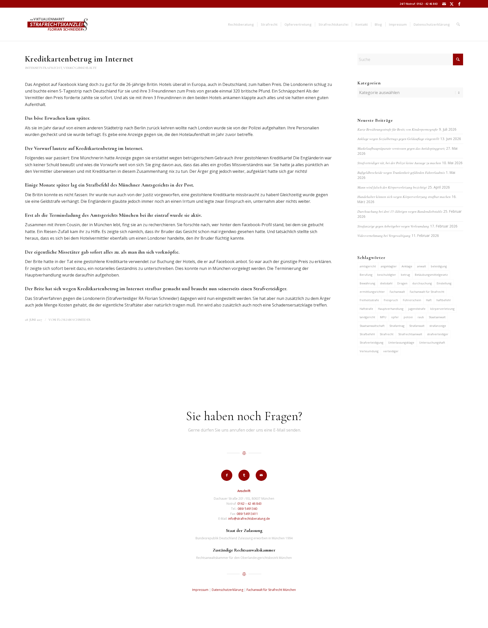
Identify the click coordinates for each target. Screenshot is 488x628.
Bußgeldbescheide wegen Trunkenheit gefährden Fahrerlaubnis (401, 172)
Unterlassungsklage (401, 342)
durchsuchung (422, 283)
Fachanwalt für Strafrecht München (271, 590)
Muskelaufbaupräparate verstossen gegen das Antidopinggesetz (401, 148)
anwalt (421, 266)
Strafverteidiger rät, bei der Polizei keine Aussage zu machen (399, 162)
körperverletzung (442, 309)
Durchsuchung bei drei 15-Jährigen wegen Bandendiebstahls (399, 211)
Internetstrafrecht (43, 68)
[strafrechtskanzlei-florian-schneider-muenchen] (57, 24)
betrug (405, 275)
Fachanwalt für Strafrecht (427, 292)
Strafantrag (396, 326)
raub (421, 317)
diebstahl (386, 283)
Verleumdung (369, 351)
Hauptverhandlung (390, 309)
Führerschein (412, 300)
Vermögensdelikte (79, 68)
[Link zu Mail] (444, 4)
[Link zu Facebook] (459, 4)
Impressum (200, 590)
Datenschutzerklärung (227, 590)
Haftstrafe (366, 309)
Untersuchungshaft (432, 342)
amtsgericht (368, 266)
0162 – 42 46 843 (249, 503)
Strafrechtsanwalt (410, 334)
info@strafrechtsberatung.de (249, 518)
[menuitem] (241, 24)
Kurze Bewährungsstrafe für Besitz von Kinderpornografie (397, 129)
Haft (429, 300)
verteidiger (391, 351)
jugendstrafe (416, 309)
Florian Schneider (74, 320)
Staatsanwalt (437, 317)
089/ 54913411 (247, 514)
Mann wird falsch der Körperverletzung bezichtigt (392, 187)
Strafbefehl (367, 334)
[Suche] (458, 24)
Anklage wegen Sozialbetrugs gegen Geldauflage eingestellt (398, 138)
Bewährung (367, 283)
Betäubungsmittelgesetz (431, 275)
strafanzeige (437, 326)
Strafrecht (386, 334)
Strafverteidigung (371, 342)
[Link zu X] (451, 4)
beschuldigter (386, 275)
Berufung (366, 275)
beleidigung (439, 266)
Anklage (407, 266)
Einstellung (444, 283)
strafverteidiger (437, 334)
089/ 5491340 (247, 509)
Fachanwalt (397, 292)
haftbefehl (443, 300)
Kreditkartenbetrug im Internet (79, 59)
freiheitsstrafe (369, 300)
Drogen (402, 283)
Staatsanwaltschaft (372, 326)
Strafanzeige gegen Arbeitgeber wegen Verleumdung (393, 226)
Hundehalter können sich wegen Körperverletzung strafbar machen (404, 196)
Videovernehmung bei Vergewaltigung (383, 235)
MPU (383, 317)
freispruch (391, 300)
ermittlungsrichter (372, 292)
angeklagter (389, 266)
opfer (395, 317)
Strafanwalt (416, 326)
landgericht (367, 317)
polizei (408, 317)
